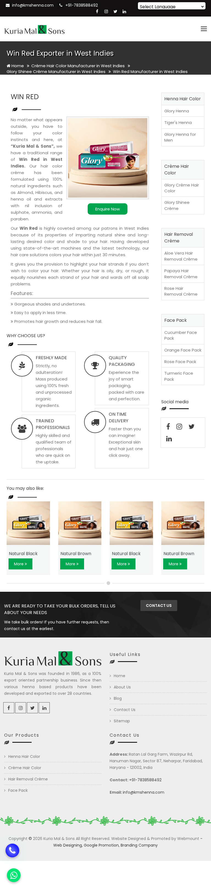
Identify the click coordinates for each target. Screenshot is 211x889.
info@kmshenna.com (33, 5)
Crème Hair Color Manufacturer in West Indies (78, 66)
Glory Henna (176, 111)
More (19, 564)
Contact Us (124, 709)
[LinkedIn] (124, 11)
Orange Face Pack (182, 350)
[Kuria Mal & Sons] (34, 29)
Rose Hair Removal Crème (181, 291)
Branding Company (139, 845)
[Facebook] (97, 11)
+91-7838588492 (81, 5)
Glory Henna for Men (180, 137)
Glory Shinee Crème (177, 205)
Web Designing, (68, 845)
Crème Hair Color (24, 768)
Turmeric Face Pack (178, 376)
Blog (118, 698)
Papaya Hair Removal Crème (181, 273)
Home (17, 66)
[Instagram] (106, 11)
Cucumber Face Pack (180, 335)
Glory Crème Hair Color (181, 188)
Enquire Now (107, 209)
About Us (122, 687)
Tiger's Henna (178, 122)
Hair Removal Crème (28, 779)
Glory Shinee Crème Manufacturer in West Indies (57, 71)
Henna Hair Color (24, 756)
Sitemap (122, 721)
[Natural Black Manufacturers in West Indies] (28, 523)
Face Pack (18, 790)
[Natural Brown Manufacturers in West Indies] (80, 523)
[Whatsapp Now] (14, 875)
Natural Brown (75, 553)
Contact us (159, 605)
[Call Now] (12, 853)
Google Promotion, (102, 845)
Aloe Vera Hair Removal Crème (181, 256)
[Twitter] (115, 11)
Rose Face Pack (180, 361)
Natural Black (23, 553)
